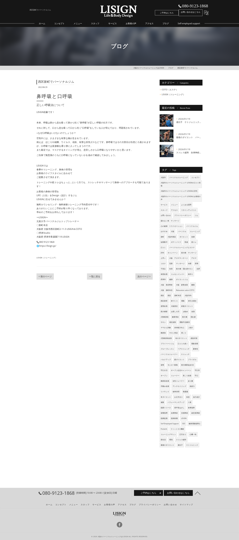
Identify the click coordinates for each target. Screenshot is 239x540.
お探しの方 (175, 311)
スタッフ (164, 210)
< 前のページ (45, 276)
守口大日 (164, 370)
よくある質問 (186, 205)
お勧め (185, 311)
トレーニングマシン (168, 434)
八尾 (189, 402)
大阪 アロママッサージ (178, 258)
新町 (162, 237)
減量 (162, 402)
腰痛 (193, 285)
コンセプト (195, 177)
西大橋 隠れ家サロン (184, 269)
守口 (196, 375)
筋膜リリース (166, 407)
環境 (171, 439)
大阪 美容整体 (166, 285)
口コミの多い (183, 343)
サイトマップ (186, 504)
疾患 (188, 397)
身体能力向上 (179, 327)
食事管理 (176, 391)
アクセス (174, 210)
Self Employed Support (170, 423)
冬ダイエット (166, 397)
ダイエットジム (182, 279)
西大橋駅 (164, 311)
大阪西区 (174, 306)
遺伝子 (180, 445)
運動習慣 (194, 343)
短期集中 (164, 242)
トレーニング (195, 231)
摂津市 (163, 279)
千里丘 (163, 269)
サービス (164, 205)
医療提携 (164, 418)
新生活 (163, 439)
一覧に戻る (94, 276)
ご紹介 (190, 327)
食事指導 (191, 407)
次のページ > (143, 276)
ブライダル (192, 359)
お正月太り (178, 397)
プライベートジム (167, 343)
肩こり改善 (187, 375)
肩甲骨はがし (179, 407)
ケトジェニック (192, 445)
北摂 (198, 269)
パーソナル (182, 231)
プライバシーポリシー (182, 215)
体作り (190, 274)
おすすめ (164, 231)
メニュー (174, 205)
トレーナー (175, 375)
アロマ (193, 258)
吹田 (171, 269)
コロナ (163, 263)
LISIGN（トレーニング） (47, 257)
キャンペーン (173, 253)
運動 (183, 301)
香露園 (185, 391)
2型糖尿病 (164, 317)
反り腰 (190, 381)
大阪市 (163, 177)
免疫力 (192, 386)
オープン (164, 375)
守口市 (197, 370)
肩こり (183, 333)
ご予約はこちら (167, 12)
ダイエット (184, 237)
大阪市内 (188, 295)
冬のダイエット (181, 338)
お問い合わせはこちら (190, 12)
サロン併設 (173, 333)
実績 (186, 242)
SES (183, 423)
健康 (171, 279)
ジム (196, 215)
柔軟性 (195, 349)
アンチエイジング (179, 386)
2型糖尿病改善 (166, 338)
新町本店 (177, 295)
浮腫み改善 (165, 386)
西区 (162, 295)
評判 (162, 253)
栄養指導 (164, 413)
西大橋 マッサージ (188, 253)
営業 (171, 263)
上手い (163, 258)
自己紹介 (196, 397)
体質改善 (164, 274)
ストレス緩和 (181, 439)
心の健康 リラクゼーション (172, 226)
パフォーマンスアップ (176, 402)
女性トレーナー (178, 381)
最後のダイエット (167, 445)
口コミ (163, 247)
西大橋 (184, 317)
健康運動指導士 (194, 423)
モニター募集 (173, 365)
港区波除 (172, 322)
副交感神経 (195, 413)
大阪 (172, 231)
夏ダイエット (179, 359)
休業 (189, 263)
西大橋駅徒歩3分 (187, 365)
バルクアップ (166, 359)
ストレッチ (185, 354)
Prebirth (164, 429)
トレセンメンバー (178, 274)
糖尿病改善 (165, 381)
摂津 (196, 263)
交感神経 (184, 413)
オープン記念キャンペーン (181, 370)
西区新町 (164, 301)
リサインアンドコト (188, 210)
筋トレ (194, 242)
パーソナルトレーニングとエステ (182, 247)
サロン (163, 322)
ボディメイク (176, 242)
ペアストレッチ (183, 349)
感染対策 (194, 338)
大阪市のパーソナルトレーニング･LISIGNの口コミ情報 (181, 184)
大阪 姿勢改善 (182, 285)
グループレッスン (167, 349)
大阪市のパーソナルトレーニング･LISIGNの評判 (179, 191)
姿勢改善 (164, 306)
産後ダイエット (187, 306)
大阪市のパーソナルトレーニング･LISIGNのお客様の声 (181, 198)
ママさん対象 (166, 327)
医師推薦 (174, 418)
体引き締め (192, 301)
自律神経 (174, 413)
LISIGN (183, 418)
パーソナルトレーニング (178, 177)
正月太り (182, 434)
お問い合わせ (166, 215)
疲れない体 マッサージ (170, 221)
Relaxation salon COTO (185, 290)
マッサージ (180, 263)
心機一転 (193, 434)
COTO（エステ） (170, 89)
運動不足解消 (185, 322)
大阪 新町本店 (166, 290)
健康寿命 (175, 317)
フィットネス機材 (177, 429)
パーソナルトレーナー (169, 354)
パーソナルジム (192, 226)
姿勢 (162, 365)
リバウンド (165, 391)
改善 (193, 311)
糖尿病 (163, 333)
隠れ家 (193, 317)
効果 (193, 237)
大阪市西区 (172, 237)
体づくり (174, 301)
